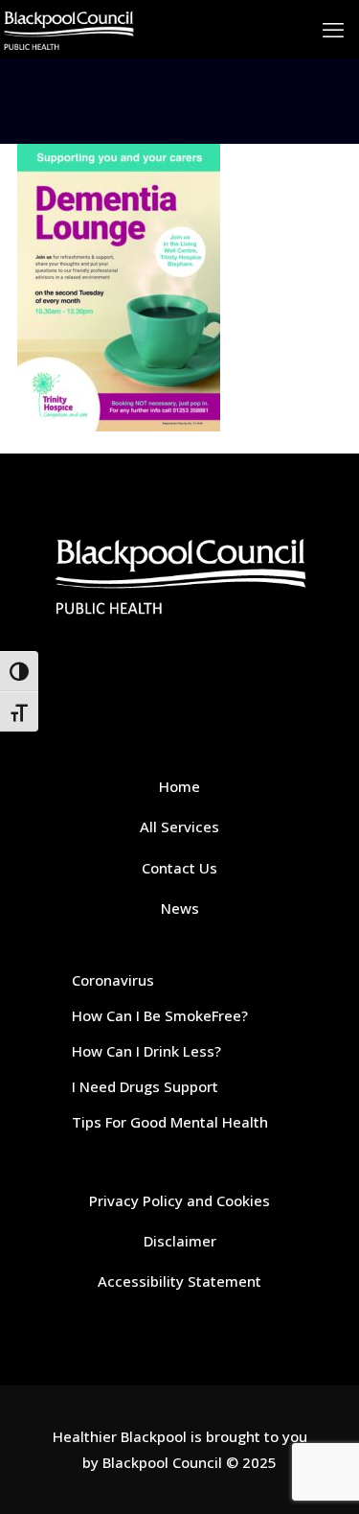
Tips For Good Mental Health (170, 1121)
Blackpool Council (162, 1462)
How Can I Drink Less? (146, 1050)
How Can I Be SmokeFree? (160, 1015)
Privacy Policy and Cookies (179, 1200)
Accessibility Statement (179, 1281)
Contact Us (179, 867)
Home (179, 786)
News (180, 908)
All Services (179, 826)
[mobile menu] (333, 28)
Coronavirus (113, 980)
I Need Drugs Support (145, 1086)
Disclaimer (180, 1240)
